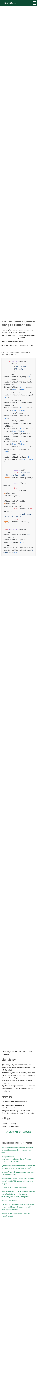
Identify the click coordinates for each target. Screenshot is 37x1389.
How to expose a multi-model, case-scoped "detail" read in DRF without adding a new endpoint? (17, 1181)
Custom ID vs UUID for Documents (14, 1187)
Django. (9, 3)
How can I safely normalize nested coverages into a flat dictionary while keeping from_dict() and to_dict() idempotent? (18, 1194)
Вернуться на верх (19, 1131)
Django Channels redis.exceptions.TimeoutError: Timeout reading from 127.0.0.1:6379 (16, 1159)
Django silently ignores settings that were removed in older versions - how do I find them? (17, 1150)
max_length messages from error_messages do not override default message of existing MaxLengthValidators (17, 1207)
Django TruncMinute (9, 1200)
